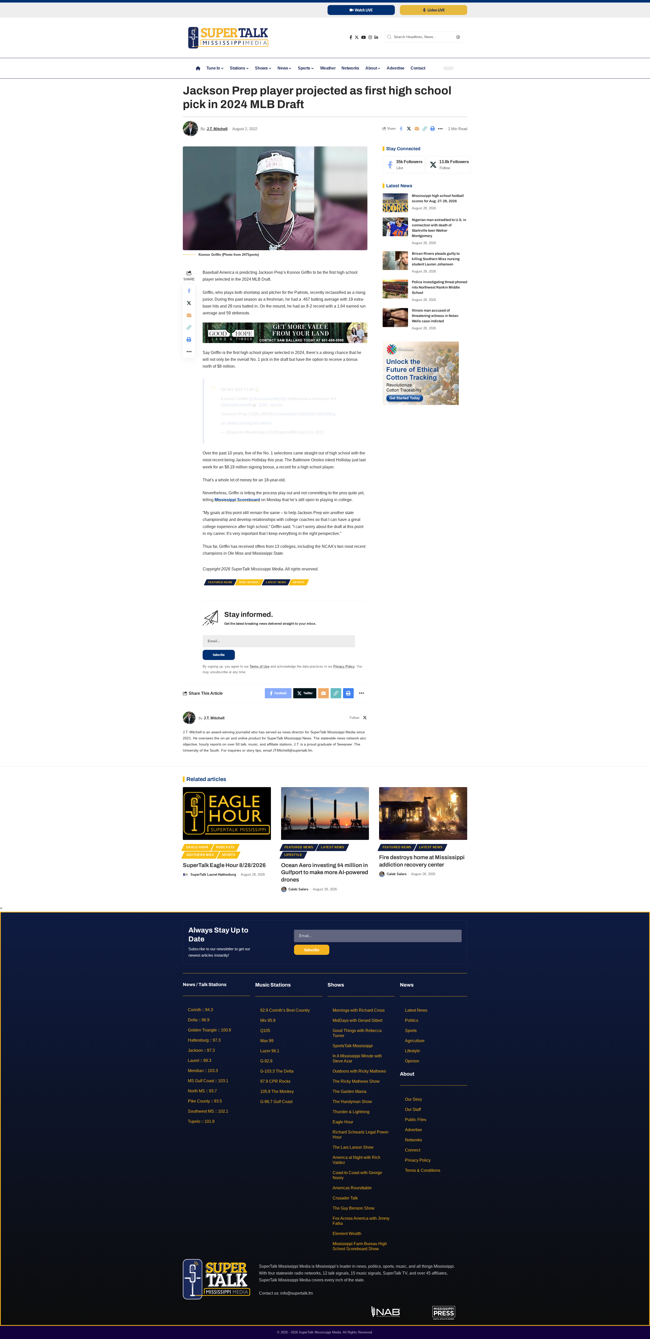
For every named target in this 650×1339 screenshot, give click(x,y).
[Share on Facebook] (400, 129)
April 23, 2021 (311, 432)
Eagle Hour (197, 847)
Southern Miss (200, 854)
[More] (440, 129)
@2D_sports (270, 405)
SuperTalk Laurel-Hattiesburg (213, 874)
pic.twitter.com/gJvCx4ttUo (246, 423)
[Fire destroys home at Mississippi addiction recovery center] (423, 813)
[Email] (416, 129)
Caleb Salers (298, 889)
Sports (299, 582)
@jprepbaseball (236, 405)
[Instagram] (370, 37)
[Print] (432, 129)
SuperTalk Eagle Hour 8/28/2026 (224, 865)
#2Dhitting (325, 414)
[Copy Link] (424, 129)
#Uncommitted (283, 414)
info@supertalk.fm (296, 1293)
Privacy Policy (343, 666)
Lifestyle (293, 854)
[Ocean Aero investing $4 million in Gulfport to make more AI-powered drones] (325, 813)
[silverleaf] (421, 373)
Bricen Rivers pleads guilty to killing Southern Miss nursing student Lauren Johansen (436, 259)
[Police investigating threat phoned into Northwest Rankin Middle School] (395, 289)
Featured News (220, 582)
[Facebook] (350, 37)
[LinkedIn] (376, 37)
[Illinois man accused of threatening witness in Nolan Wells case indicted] (395, 317)
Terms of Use (259, 666)
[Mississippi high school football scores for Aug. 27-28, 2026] (395, 202)
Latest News (276, 582)
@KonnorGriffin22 (267, 399)
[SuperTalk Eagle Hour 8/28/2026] (227, 813)
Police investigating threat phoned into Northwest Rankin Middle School (439, 287)
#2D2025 (306, 414)
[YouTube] (363, 37)
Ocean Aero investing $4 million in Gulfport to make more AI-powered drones (324, 872)
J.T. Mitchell (217, 129)
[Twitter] (356, 37)
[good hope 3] (285, 332)
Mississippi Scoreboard (237, 500)
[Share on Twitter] (408, 129)
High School (249, 582)
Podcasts (225, 847)
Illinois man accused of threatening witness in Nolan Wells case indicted (435, 316)
